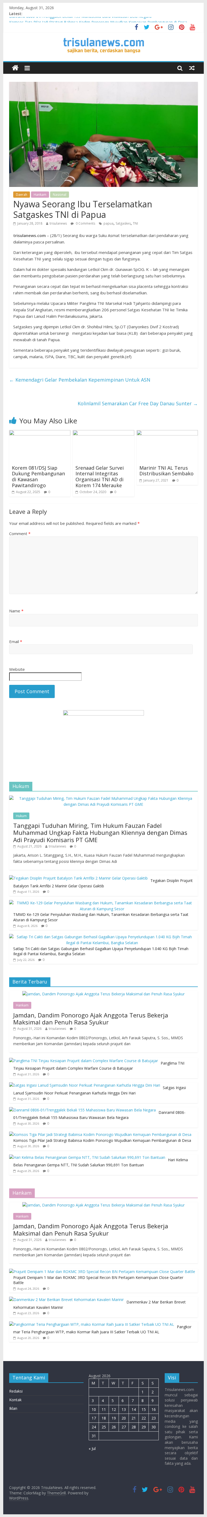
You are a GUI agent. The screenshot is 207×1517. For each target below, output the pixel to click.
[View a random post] (192, 68)
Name (16, 610)
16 (153, 1409)
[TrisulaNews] (15, 68)
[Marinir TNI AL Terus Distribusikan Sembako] (167, 433)
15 (144, 1409)
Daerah (21, 194)
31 (94, 1435)
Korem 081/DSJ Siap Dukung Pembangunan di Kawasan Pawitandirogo (38, 477)
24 (94, 1426)
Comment (19, 533)
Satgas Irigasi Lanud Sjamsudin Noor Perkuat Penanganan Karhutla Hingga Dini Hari (99, 1090)
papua (108, 223)
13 (124, 1409)
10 (94, 1409)
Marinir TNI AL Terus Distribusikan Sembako (166, 471)
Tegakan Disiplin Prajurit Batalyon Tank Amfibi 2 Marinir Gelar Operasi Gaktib (103, 883)
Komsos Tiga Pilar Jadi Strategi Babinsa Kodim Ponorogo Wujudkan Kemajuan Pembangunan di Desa (102, 1140)
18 (104, 1418)
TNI (135, 223)
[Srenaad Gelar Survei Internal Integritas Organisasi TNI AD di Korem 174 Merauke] (103, 433)
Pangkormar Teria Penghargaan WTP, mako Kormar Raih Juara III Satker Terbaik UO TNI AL (102, 1329)
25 (104, 1426)
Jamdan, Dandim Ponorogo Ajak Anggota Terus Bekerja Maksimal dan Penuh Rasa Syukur (90, 1018)
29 (144, 1426)
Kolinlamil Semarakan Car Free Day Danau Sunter (138, 403)
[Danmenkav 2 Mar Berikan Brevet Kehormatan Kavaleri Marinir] (66, 1299)
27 (124, 1426)
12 (114, 1409)
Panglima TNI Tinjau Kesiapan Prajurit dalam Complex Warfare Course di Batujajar (98, 1066)
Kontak (15, 1399)
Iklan (13, 1408)
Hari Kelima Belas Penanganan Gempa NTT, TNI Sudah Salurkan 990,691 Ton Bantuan (100, 1162)
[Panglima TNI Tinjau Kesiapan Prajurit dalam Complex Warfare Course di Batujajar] (83, 1060)
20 (124, 1418)
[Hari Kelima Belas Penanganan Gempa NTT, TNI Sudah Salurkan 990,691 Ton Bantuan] (87, 1157)
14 (134, 1409)
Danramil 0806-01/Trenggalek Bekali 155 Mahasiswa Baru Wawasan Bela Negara (80, 19)
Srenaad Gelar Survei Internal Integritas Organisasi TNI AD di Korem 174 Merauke (99, 477)
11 (104, 1409)
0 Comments (85, 223)
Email (15, 641)
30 (153, 1426)
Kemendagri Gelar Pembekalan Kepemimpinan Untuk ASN (79, 379)
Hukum (21, 816)
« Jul (92, 1448)
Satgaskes (123, 223)
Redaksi (16, 1391)
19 (114, 1418)
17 (94, 1418)
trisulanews (58, 223)
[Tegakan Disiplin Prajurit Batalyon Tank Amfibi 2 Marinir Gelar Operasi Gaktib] (78, 878)
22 (144, 1418)
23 (153, 1418)
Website (17, 669)
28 (134, 1426)
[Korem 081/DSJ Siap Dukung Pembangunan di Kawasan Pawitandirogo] (40, 433)
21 (134, 1418)
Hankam (40, 194)
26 (114, 1426)
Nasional (59, 194)
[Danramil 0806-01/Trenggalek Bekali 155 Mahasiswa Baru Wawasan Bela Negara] (82, 1110)
